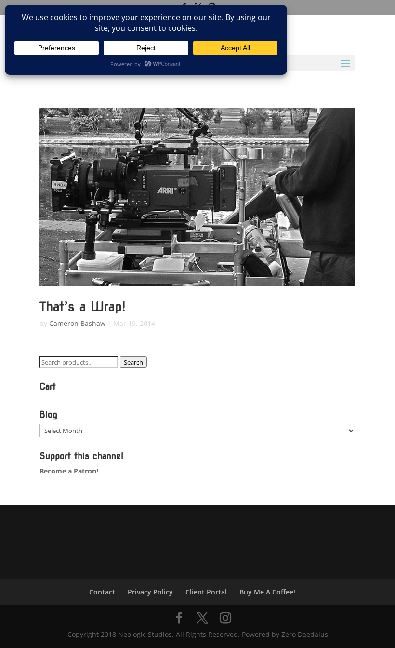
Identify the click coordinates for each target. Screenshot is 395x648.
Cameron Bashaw (77, 323)
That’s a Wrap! (83, 306)
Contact (102, 591)
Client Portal (206, 591)
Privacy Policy (150, 591)
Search (133, 362)
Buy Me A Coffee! (267, 591)
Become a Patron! (69, 470)
